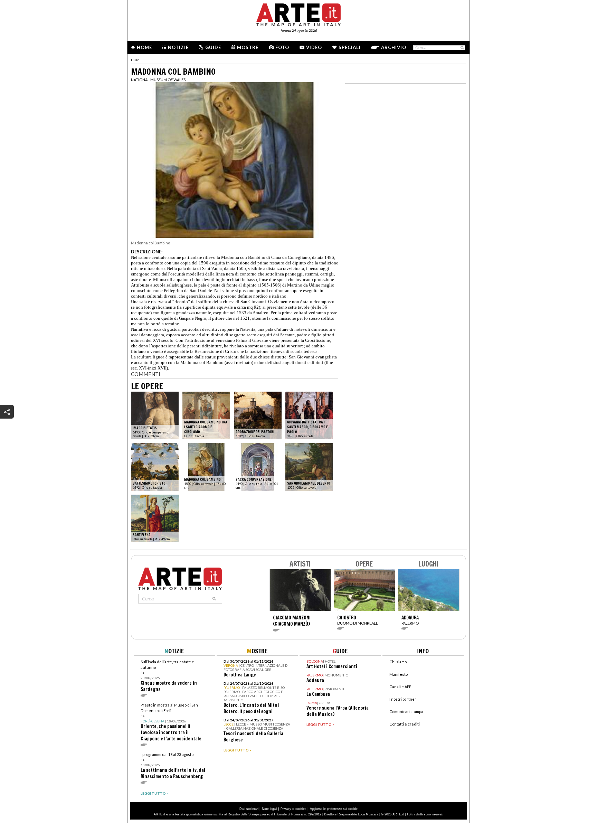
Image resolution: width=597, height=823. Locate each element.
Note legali (269, 809)
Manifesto (398, 674)
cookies (300, 809)
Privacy (286, 809)
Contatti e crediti (404, 724)
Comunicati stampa (406, 711)
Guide (213, 47)
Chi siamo (398, 662)
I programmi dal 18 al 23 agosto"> (173, 765)
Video (314, 47)
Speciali (350, 47)
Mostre (247, 47)
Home (144, 47)
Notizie (178, 47)
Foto (282, 47)
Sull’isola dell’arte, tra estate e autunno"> (169, 676)
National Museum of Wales (158, 79)
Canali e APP (400, 686)
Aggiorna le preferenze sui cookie (334, 809)
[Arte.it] (298, 13)
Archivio (393, 47)
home (136, 60)
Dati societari (248, 809)
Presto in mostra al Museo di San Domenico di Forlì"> (171, 722)
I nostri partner (402, 699)
